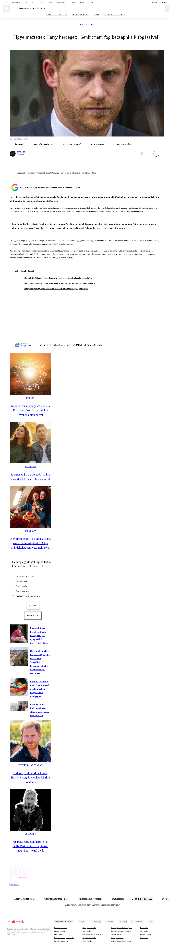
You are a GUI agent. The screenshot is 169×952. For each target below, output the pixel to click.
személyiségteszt (114, 15)
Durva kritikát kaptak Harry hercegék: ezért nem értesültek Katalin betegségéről (58, 278)
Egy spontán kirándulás (25, 576)
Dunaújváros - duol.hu (89, 928)
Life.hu (21, 152)
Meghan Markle (99, 144)
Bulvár (123, 922)
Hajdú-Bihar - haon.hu (89, 938)
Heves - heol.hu (87, 941)
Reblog (82, 2)
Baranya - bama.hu (59, 931)
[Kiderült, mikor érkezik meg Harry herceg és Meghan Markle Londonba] (30, 741)
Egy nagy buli (21, 581)
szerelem (30, 466)
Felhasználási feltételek (90, 898)
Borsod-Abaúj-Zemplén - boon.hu (64, 938)
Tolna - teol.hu (144, 928)
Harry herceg (80, 15)
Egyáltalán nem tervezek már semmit (30, 596)
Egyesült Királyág (43, 144)
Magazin (110, 922)
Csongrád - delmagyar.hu (61, 941)
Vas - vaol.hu (144, 931)
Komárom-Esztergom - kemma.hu (121, 931)
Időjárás (40, 8)
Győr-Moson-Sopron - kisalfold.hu (93, 934)
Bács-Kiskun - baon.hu (60, 928)
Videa (41, 2)
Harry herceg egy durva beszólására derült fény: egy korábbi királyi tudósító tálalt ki (59, 283)
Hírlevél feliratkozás (24, 898)
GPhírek (72, 2)
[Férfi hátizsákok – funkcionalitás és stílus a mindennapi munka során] (19, 706)
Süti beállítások (143, 899)
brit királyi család (30, 765)
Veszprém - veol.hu (145, 934)
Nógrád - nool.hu (116, 934)
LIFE (77, 345)
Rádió (151, 922)
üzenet (30, 398)
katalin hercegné (56, 15)
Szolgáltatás (137, 922)
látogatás (86, 24)
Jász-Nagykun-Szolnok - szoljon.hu (121, 928)
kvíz (96, 15)
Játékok (91, 2)
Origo (5, 2)
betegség (30, 834)
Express (70, 258)
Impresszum (118, 898)
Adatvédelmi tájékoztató (56, 898)
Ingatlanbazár (61, 2)
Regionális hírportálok (63, 922)
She (33, 2)
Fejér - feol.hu (87, 931)
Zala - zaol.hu (144, 938)
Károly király (124, 144)
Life (26, 2)
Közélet (82, 922)
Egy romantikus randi (24, 586)
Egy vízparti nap (22, 591)
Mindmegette (16, 2)
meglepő (30, 531)
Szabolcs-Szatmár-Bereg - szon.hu (121, 941)
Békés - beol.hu (58, 934)
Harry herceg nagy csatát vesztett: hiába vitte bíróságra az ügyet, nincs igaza (56, 289)
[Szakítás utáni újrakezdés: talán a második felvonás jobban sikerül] (30, 442)
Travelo (50, 2)
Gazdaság (96, 922)
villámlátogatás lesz (135, 211)
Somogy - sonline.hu (117, 938)
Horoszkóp (25, 8)
